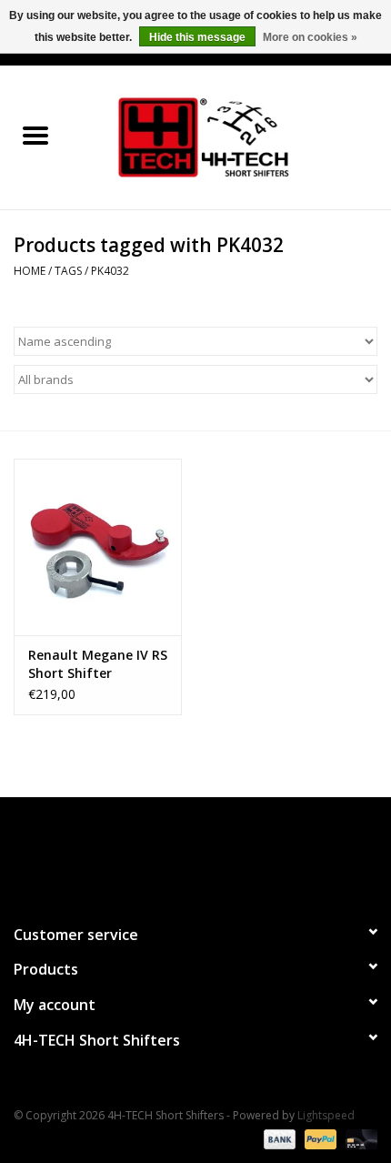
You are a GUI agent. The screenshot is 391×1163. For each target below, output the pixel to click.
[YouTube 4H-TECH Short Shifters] (195, 852)
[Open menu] (35, 134)
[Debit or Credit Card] (358, 1138)
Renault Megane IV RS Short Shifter (97, 664)
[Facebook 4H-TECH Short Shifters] (162, 852)
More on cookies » (310, 37)
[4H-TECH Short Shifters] (231, 136)
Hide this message (197, 37)
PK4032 (110, 270)
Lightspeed (326, 1115)
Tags (68, 270)
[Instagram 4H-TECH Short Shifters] (228, 852)
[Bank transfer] (277, 1138)
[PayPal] (318, 1138)
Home (29, 270)
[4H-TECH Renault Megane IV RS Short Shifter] (98, 547)
